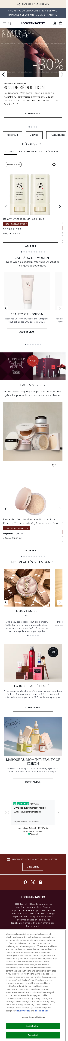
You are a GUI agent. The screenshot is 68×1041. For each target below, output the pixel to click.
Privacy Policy (23, 1011)
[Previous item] (5, 206)
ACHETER (30, 246)
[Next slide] (62, 74)
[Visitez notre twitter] (33, 882)
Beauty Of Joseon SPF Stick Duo (23, 218)
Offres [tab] (10, 151)
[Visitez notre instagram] (40, 882)
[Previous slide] (3, 74)
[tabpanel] (32, 207)
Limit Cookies (33, 1026)
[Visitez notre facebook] (25, 882)
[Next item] (59, 206)
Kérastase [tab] (53, 151)
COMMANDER (32, 113)
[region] (33, 985)
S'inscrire (33, 866)
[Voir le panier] (60, 23)
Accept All (33, 1035)
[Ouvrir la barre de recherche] (9, 23)
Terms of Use (42, 1011)
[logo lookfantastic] (33, 23)
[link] (54, 23)
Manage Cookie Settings (33, 1017)
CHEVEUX (12, 135)
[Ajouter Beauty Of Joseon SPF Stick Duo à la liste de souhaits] (54, 164)
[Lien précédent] (5, 308)
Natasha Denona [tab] (30, 151)
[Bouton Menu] (3, 23)
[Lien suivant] (59, 308)
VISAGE (34, 135)
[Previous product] (5, 508)
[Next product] (59, 508)
